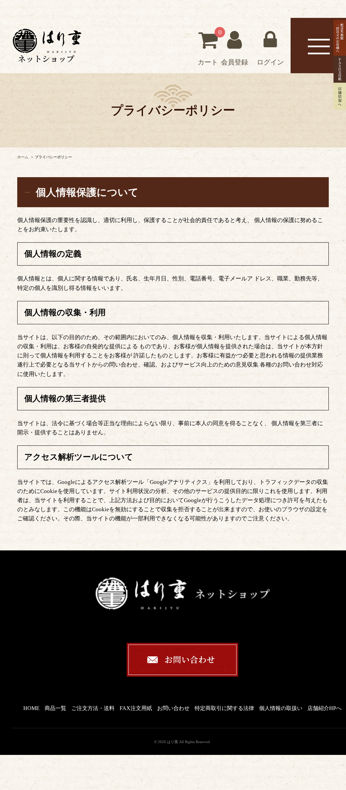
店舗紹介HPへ (324, 708)
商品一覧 (55, 708)
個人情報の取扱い (280, 708)
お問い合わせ (173, 708)
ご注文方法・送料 (93, 708)
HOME (31, 708)
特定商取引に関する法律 (224, 708)
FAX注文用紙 (136, 708)
